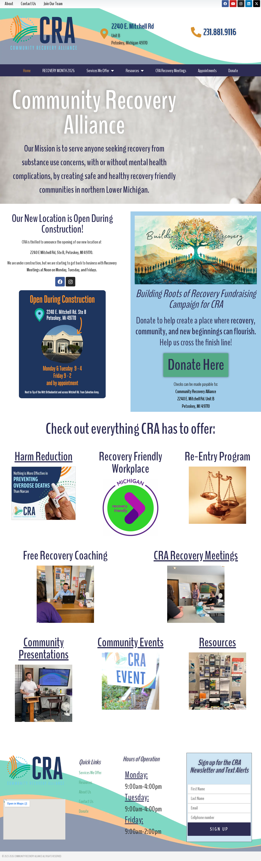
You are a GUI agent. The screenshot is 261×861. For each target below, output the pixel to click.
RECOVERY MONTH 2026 (58, 71)
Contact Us (86, 801)
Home (27, 71)
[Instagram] (240, 3)
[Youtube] (233, 3)
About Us (85, 792)
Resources (132, 71)
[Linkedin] (248, 3)
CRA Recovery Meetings (171, 71)
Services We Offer (98, 71)
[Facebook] (225, 3)
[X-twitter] (256, 3)
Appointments (207, 71)
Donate (233, 71)
